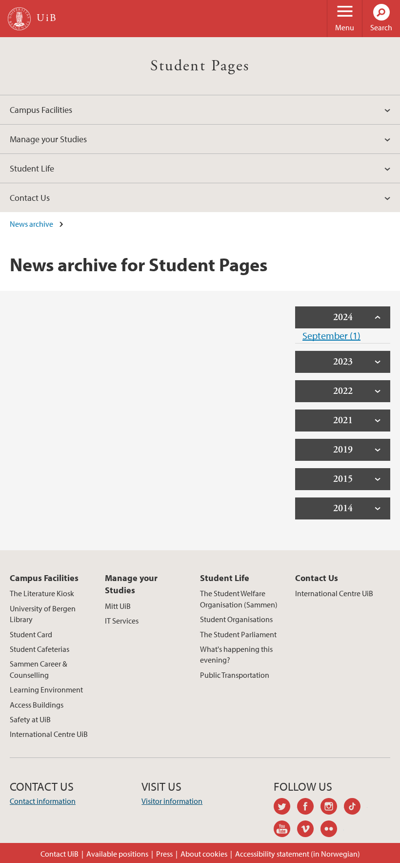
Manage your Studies (48, 139)
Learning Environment (46, 689)
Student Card (31, 634)
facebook (308, 808)
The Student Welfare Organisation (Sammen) (239, 598)
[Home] (19, 18)
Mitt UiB (118, 606)
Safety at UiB (30, 719)
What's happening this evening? (236, 654)
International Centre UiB (49, 734)
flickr (332, 830)
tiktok (355, 808)
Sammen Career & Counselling (38, 669)
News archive (31, 224)
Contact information (43, 801)
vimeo (308, 830)
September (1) (331, 335)
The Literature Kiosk (42, 593)
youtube (285, 830)
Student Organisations (236, 619)
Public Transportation (234, 675)
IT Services (122, 621)
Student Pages (199, 66)
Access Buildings (36, 705)
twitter (285, 808)
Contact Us (30, 197)
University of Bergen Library (43, 614)
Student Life (32, 168)
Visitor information (171, 801)
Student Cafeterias (39, 649)
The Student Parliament (238, 634)
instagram (332, 808)
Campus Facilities (41, 109)
